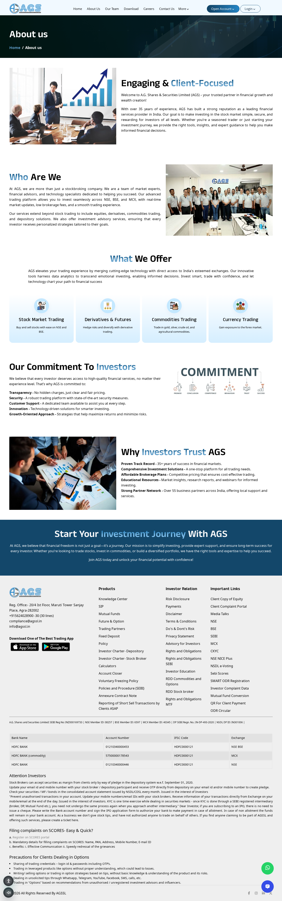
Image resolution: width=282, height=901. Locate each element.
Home (77, 9)
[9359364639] (267, 868)
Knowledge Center (113, 599)
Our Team (112, 9)
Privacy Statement (180, 636)
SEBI (214, 636)
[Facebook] (249, 893)
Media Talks (220, 614)
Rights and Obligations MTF (183, 702)
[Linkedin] (263, 893)
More (182, 9)
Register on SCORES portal (31, 837)
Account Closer (110, 673)
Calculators (107, 666)
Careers (148, 9)
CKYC (215, 651)
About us (93, 9)
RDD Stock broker (180, 691)
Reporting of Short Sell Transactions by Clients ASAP (129, 706)
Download (131, 9)
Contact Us (166, 9)
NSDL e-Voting (222, 666)
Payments (173, 606)
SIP (101, 606)
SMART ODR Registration (230, 681)
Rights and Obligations (183, 651)
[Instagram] (256, 893)
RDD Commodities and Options (183, 681)
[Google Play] (55, 646)
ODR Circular (221, 710)
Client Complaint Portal (229, 606)
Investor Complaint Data (230, 688)
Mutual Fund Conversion (230, 695)
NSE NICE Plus (221, 658)
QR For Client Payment (228, 703)
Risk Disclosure (178, 599)
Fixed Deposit (109, 636)
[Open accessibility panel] (8, 881)
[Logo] (31, 8)
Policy (103, 643)
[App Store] (24, 646)
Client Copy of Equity (227, 599)
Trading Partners (112, 628)
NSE (214, 621)
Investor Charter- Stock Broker (123, 658)
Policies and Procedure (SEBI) (121, 688)
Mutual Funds (109, 614)
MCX (214, 643)
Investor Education (180, 671)
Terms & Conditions (181, 621)
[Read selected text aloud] (8, 892)
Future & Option (111, 621)
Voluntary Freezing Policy (118, 681)
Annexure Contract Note (118, 695)
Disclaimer (174, 614)
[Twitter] (271, 893)
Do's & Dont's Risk (180, 628)
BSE (213, 628)
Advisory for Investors (183, 643)
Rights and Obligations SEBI (183, 661)
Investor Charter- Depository (121, 651)
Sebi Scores (220, 673)
